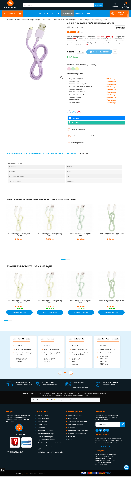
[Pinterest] (79, 111)
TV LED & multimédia (103, 462)
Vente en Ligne (74, 102)
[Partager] (69, 111)
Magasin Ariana (75, 81)
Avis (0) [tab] (84, 153)
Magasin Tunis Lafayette (78, 84)
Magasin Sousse (75, 97)
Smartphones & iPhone (104, 456)
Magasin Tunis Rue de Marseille (80, 87)
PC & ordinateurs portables (105, 454)
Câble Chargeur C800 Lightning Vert (81, 235)
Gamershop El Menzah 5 (78, 92)
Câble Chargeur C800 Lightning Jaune (50, 235)
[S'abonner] (122, 424)
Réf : (68, 27)
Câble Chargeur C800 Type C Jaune (19, 235)
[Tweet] (74, 111)
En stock (19, 242)
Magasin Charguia (76, 79)
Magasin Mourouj (75, 89)
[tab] (42, 154)
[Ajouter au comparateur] (115, 51)
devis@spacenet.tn (16, 452)
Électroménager (101, 464)
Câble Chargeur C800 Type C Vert (111, 234)
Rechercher (98, 5)
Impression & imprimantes (105, 460)
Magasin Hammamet (76, 94)
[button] (63, 259)
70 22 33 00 (102, 446)
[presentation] (5, 256)
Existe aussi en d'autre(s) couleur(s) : (82, 65)
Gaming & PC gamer (103, 458)
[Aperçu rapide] (21, 218)
